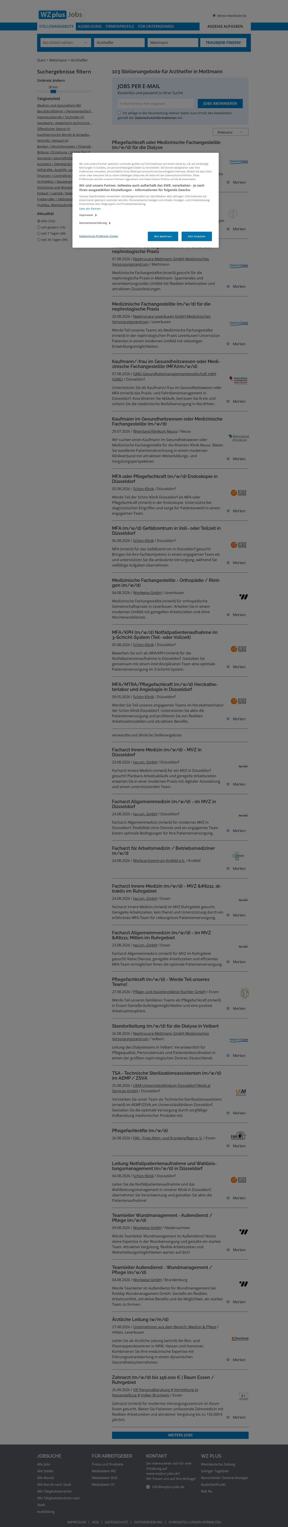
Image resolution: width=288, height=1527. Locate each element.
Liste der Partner (90, 208)
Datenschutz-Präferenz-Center (98, 236)
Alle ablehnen (163, 236)
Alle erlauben (196, 236)
